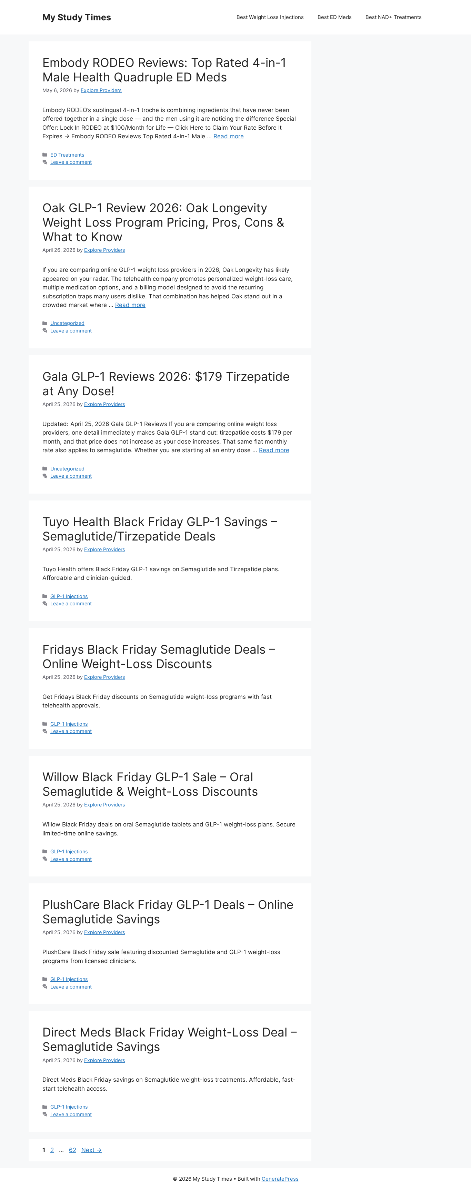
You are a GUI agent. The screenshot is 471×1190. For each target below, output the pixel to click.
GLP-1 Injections (69, 596)
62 (73, 1150)
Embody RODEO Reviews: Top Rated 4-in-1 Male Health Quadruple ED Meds (164, 69)
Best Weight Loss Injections (270, 17)
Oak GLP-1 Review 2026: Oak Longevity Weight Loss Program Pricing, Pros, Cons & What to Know (163, 222)
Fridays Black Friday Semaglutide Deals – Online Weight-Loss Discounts (158, 656)
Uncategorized (67, 323)
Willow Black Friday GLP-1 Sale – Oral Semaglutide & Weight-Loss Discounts (150, 784)
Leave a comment (71, 162)
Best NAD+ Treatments (393, 17)
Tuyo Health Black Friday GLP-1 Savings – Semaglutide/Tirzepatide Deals (159, 528)
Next (91, 1150)
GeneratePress (280, 1179)
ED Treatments (67, 155)
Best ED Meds (335, 17)
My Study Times (76, 17)
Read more (228, 136)
